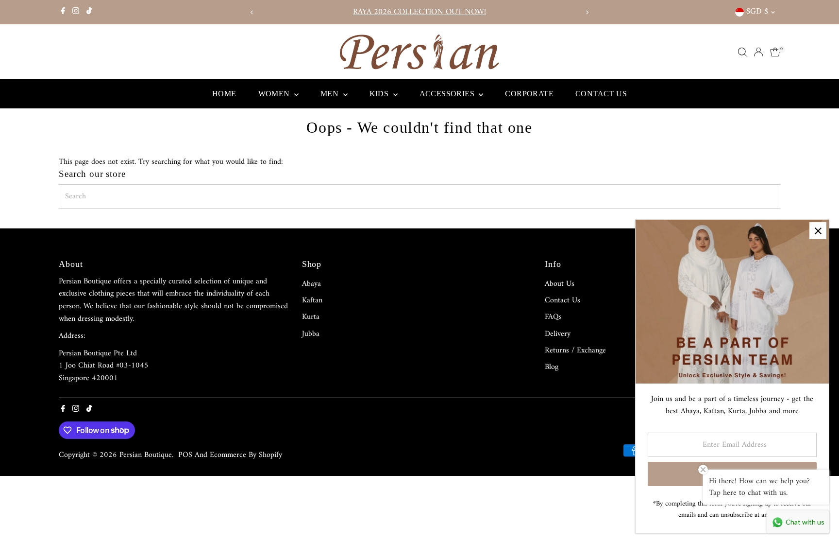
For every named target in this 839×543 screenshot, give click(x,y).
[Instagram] (76, 12)
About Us (559, 284)
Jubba (310, 334)
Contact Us (601, 93)
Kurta (310, 317)
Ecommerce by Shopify (246, 455)
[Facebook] (63, 12)
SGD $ (757, 11)
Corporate (529, 93)
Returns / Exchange (575, 350)
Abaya (311, 284)
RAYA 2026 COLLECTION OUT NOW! (419, 12)
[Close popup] (817, 230)
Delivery (558, 334)
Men (330, 93)
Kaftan (312, 300)
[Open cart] (775, 52)
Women (275, 93)
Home (224, 93)
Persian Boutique (145, 455)
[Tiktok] (89, 12)
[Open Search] (742, 52)
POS (185, 455)
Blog (551, 367)
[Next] (587, 12)
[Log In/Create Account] (758, 52)
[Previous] (252, 12)
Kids (380, 93)
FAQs (553, 317)
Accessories (448, 93)
